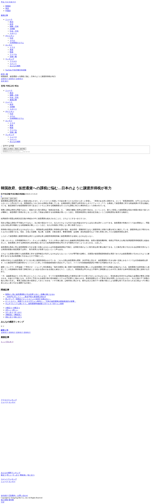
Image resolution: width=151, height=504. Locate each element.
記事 (4, 330)
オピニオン (9, 36)
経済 (11, 24)
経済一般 (4, 74)
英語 (7, 8)
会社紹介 (4, 495)
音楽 (11, 50)
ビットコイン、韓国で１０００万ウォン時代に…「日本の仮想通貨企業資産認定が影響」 (40, 301)
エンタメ (8, 45)
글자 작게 (5, 198)
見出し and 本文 (20, 149)
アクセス (13, 61)
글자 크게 (13, 198)
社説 (11, 38)
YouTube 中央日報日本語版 (15, 70)
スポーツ (13, 33)
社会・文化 (14, 31)
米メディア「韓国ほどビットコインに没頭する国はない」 (28, 299)
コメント (13, 64)
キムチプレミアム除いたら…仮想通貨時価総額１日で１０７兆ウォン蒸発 (34, 304)
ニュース (8, 19)
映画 (11, 52)
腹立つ (3, 475)
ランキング (9, 59)
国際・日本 (14, 26)
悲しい (9, 475)
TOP (2, 502)
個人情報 (4, 500)
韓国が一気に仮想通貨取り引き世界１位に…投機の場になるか (30, 294)
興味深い (23, 475)
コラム (12, 40)
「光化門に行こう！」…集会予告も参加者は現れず (25, 297)
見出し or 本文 (8, 149)
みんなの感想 (15, 66)
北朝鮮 (12, 29)
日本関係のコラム (17, 43)
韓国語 (8, 6)
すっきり (15, 475)
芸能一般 (13, 57)
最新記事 (4, 15)
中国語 (8, 11)
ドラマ (12, 47)
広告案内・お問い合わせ (18, 495)
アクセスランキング (9, 400)
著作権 (11, 500)
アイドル (13, 54)
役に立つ (30, 475)
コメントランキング (9, 479)
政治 (11, 22)
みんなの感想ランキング (10, 473)
